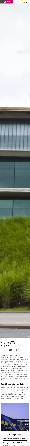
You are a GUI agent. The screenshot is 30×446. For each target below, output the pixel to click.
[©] (15, 403)
